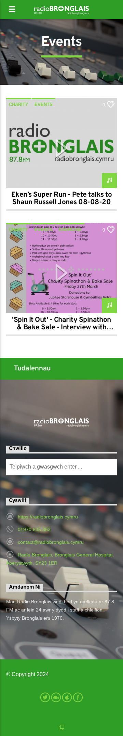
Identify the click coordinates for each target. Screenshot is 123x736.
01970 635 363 (34, 529)
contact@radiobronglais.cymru (51, 542)
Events (44, 104)
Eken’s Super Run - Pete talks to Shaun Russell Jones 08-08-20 (61, 198)
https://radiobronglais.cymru (48, 517)
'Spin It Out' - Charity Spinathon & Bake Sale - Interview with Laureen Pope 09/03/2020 (61, 328)
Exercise (70, 229)
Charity (18, 104)
